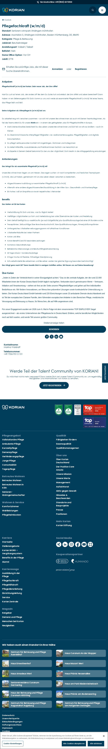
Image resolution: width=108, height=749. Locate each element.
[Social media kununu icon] (90, 544)
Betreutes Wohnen (11, 480)
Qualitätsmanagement (68, 448)
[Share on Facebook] (47, 336)
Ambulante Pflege (11, 443)
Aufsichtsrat (62, 486)
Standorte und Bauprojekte (63, 504)
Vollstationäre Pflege (13, 439)
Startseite (7, 541)
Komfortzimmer (10, 506)
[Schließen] (104, 736)
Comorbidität (9, 464)
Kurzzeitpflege (9, 448)
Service (6, 597)
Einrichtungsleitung (12, 593)
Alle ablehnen (96, 744)
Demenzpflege (9, 452)
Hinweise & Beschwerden (63, 497)
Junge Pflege (9, 460)
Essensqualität (63, 443)
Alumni (5, 561)
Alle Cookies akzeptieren (74, 744)
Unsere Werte (63, 478)
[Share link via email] (61, 336)
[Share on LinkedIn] (56, 336)
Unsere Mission (64, 474)
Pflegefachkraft (10, 580)
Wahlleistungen (10, 510)
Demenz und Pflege (12, 617)
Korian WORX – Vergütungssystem (12, 552)
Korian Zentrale (10, 601)
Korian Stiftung (64, 525)
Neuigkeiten (8, 625)
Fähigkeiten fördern (66, 439)
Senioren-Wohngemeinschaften (13, 493)
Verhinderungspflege (13, 456)
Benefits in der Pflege (13, 557)
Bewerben (54, 329)
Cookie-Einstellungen (13, 744)
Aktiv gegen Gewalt (66, 490)
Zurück (8, 20)
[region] (54, 740)
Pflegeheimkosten (11, 514)
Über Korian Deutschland (62, 461)
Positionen (61, 514)
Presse (59, 509)
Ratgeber (7, 612)
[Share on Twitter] (51, 336)
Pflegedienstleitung (12, 588)
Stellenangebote (10, 546)
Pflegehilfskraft (10, 584)
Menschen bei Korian (13, 621)
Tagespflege (8, 469)
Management (63, 482)
